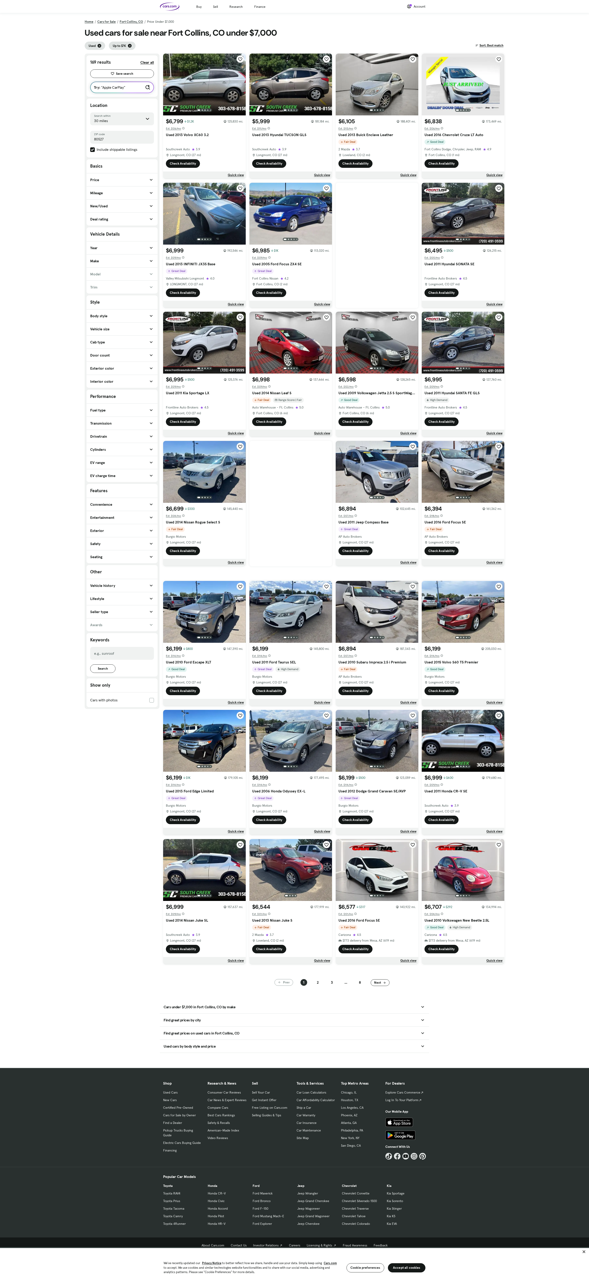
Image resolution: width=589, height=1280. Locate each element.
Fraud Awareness (355, 1245)
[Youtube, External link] (405, 1156)
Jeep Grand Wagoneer (313, 1216)
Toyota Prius (171, 1201)
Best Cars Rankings (221, 1115)
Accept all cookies (406, 1268)
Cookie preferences (365, 1268)
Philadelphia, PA (352, 1130)
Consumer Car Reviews (224, 1092)
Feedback (381, 1245)
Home (89, 22)
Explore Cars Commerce (402, 1092)
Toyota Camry (173, 1216)
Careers (294, 1245)
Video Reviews (218, 1138)
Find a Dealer (172, 1123)
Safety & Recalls (219, 1123)
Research (236, 7)
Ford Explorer (262, 1224)
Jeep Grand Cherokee (313, 1201)
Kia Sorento (395, 1201)
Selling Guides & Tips (266, 1115)
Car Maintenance (309, 1130)
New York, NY (350, 1138)
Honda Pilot (216, 1216)
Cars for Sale (106, 22)
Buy (199, 7)
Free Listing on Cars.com (269, 1108)
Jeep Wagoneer (308, 1208)
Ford (256, 1186)
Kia (389, 1186)
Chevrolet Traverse (355, 1208)
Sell (215, 7)
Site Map (303, 1138)
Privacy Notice (211, 1263)
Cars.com (330, 1263)
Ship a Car (304, 1108)
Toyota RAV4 (171, 1193)
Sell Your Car (261, 1092)
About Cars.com (213, 1245)
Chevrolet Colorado (356, 1224)
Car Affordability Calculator (316, 1100)
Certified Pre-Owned (178, 1108)
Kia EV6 (392, 1224)
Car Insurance (307, 1123)
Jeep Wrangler (307, 1193)
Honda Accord (218, 1208)
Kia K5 (391, 1216)
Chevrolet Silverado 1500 (359, 1201)
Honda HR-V (216, 1224)
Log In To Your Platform (402, 1100)
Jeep (300, 1186)
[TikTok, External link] (388, 1156)
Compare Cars (218, 1108)
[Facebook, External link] (397, 1156)
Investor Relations (266, 1245)
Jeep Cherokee (308, 1224)
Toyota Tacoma (173, 1208)
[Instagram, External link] (414, 1156)
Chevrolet (349, 1186)
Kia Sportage (395, 1193)
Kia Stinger (394, 1208)
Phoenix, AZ (349, 1115)
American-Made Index (223, 1130)
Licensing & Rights (319, 1245)
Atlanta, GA (349, 1123)
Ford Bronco (262, 1201)
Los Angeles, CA (352, 1108)
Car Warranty (306, 1115)
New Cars (170, 1100)
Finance (260, 7)
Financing (170, 1150)
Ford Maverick (263, 1193)
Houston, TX (349, 1100)
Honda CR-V (217, 1193)
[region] (294, 1263)
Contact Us (239, 1245)
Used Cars (170, 1092)
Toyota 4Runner (174, 1224)
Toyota (168, 1186)
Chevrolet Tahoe (354, 1216)
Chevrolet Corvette (356, 1193)
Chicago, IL (349, 1092)
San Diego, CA (351, 1145)
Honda (212, 1186)
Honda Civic (216, 1201)
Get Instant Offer (264, 1100)
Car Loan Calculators (311, 1092)
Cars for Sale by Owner (179, 1115)
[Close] (584, 1252)
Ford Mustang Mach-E (268, 1216)
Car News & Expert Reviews (227, 1100)
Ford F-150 (260, 1208)
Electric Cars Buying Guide (182, 1143)
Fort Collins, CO (131, 22)
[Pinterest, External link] (422, 1156)
